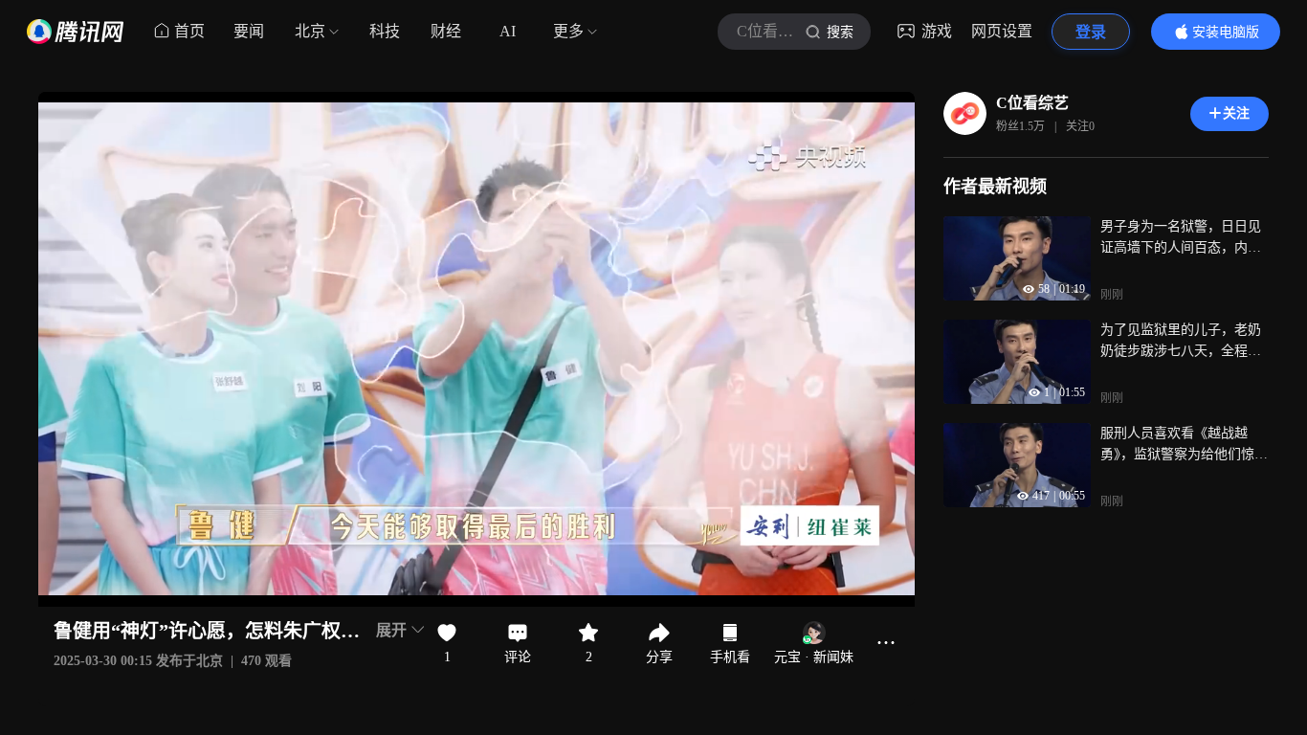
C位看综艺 (1032, 103)
